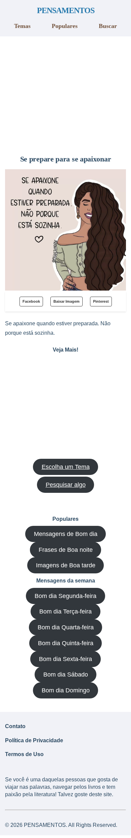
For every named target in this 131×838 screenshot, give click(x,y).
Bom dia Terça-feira (65, 611)
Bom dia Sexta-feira (65, 659)
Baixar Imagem (66, 301)
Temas (22, 26)
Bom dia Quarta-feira (66, 627)
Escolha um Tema (66, 466)
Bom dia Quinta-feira (65, 643)
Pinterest (101, 301)
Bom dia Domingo (66, 690)
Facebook (31, 301)
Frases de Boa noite (66, 549)
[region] (65, 93)
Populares (65, 26)
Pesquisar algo (66, 484)
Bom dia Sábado (65, 674)
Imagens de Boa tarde (65, 565)
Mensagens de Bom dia (65, 534)
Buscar (108, 26)
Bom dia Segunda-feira (65, 596)
